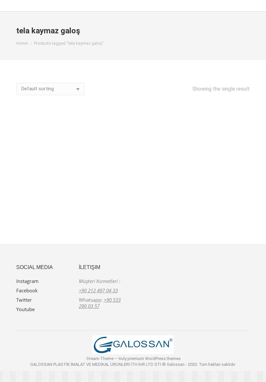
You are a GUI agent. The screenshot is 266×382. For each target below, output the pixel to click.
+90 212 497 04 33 (98, 290)
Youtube (25, 309)
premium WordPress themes (154, 358)
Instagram (27, 281)
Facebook (27, 290)
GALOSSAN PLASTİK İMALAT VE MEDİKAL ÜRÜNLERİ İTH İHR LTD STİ (96, 364)
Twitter (24, 300)
